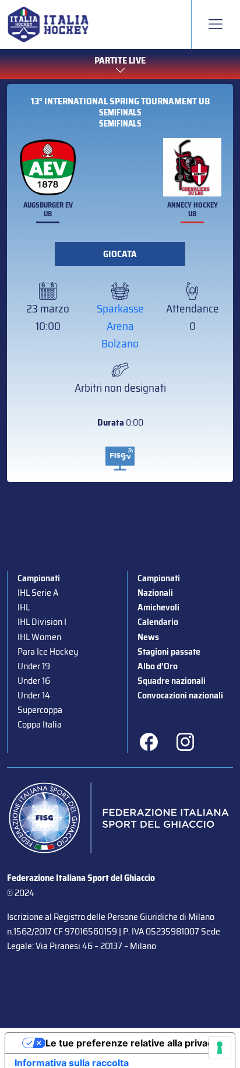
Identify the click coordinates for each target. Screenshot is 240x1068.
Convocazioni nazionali (180, 695)
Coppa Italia (39, 724)
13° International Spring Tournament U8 (120, 101)
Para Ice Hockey (47, 651)
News (148, 637)
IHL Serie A (37, 592)
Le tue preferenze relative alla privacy (131, 1043)
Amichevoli (158, 607)
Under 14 (33, 695)
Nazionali (155, 592)
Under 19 (33, 666)
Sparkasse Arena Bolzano (120, 326)
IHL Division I (41, 621)
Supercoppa (39, 709)
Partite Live (120, 60)
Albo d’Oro (157, 666)
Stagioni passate (168, 651)
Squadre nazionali (171, 680)
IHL (23, 607)
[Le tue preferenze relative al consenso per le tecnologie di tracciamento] (220, 1048)
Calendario (157, 621)
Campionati (38, 578)
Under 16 (33, 680)
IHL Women (39, 637)
